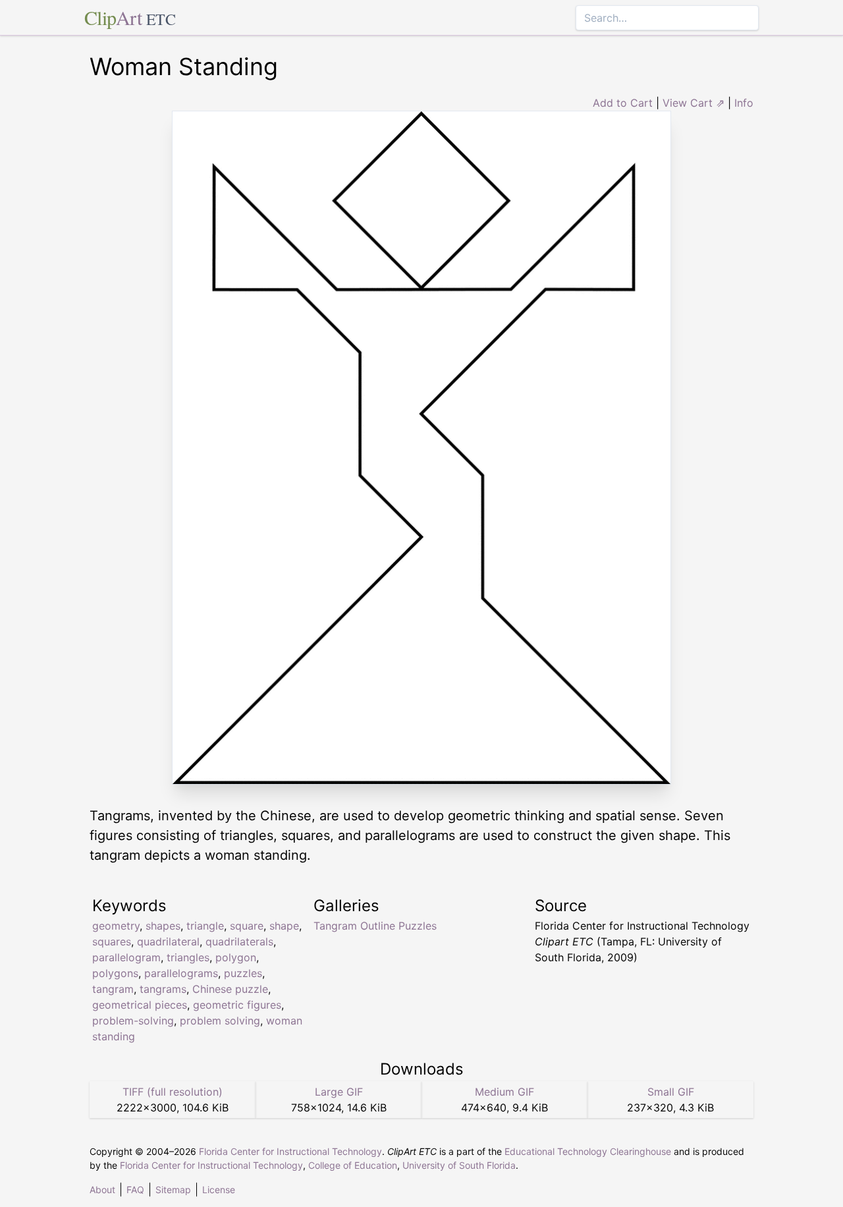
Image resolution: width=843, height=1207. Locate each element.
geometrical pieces (139, 1004)
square (246, 925)
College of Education (352, 1165)
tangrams (163, 989)
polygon (235, 957)
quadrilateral (168, 941)
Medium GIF (504, 1091)
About (102, 1189)
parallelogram (126, 957)
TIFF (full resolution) (172, 1091)
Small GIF (670, 1091)
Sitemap (173, 1189)
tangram (113, 989)
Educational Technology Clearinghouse (587, 1151)
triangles (188, 957)
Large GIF (339, 1091)
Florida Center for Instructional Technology (290, 1151)
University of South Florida (459, 1165)
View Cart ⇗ (693, 102)
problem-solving (133, 1020)
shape (284, 925)
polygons (115, 973)
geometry (116, 925)
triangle (205, 925)
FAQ (135, 1189)
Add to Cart (623, 102)
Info (743, 102)
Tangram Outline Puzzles (375, 925)
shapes (163, 925)
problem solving (220, 1020)
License (218, 1189)
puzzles (243, 973)
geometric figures (237, 1004)
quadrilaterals (239, 941)
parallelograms (181, 973)
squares (111, 941)
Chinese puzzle (230, 989)
